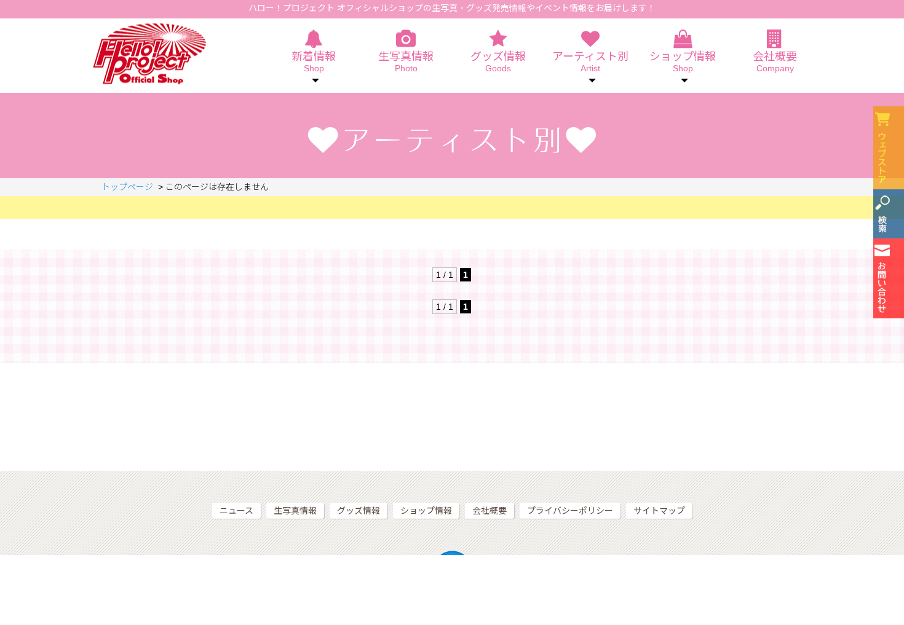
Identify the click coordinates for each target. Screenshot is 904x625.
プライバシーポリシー (570, 511)
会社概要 (775, 62)
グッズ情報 (498, 62)
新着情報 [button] (313, 62)
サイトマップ (659, 511)
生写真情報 (406, 62)
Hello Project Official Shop (149, 53)
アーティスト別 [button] (590, 62)
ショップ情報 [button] (682, 62)
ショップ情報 (426, 511)
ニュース (236, 511)
